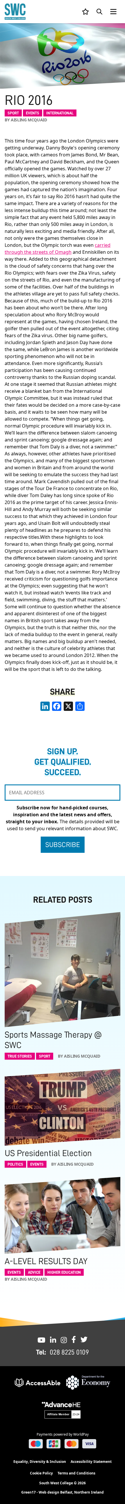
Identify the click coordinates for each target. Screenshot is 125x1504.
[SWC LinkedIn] (53, 1339)
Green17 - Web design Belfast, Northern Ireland (62, 1492)
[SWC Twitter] (84, 1339)
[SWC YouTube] (41, 1339)
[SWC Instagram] (64, 1339)
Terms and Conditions (76, 1473)
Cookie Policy (41, 1473)
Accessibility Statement (91, 1461)
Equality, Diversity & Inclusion (39, 1461)
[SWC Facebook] (74, 1339)
